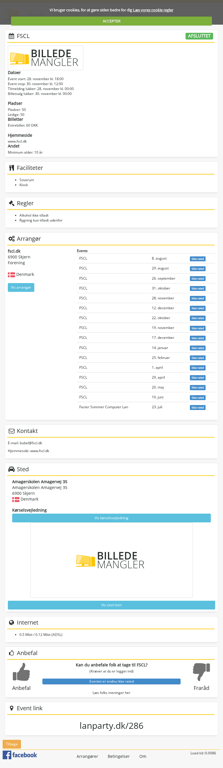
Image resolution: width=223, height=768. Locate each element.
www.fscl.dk (17, 141)
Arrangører (87, 756)
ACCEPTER (112, 21)
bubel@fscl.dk (31, 442)
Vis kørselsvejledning (111, 517)
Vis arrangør (21, 287)
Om (142, 756)
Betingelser (119, 756)
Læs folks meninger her (111, 692)
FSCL (83, 258)
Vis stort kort (111, 604)
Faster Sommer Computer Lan (103, 406)
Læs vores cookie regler (153, 9)
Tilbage (12, 744)
